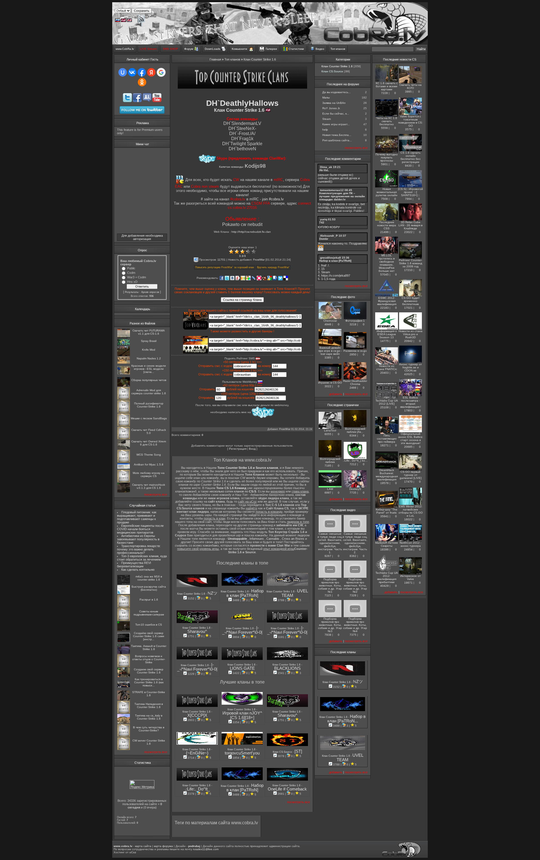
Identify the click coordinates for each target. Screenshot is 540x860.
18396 (384, 549)
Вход (252, 448)
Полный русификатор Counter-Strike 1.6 (148, 405)
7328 (353, 595)
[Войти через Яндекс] (151, 72)
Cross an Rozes (293, 538)
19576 (384, 483)
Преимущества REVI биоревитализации (134, 564)
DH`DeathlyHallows (242, 103)
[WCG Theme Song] (123, 461)
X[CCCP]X (197, 715)
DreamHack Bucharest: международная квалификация (387, 475)
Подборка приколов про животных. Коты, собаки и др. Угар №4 (355, 625)
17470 (408, 481)
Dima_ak (326, 167)
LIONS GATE (242, 668)
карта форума (163, 846)
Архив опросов (150, 292)
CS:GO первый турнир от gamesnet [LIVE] (411, 475)
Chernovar (330, 320)
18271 (384, 445)
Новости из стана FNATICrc (386, 367)
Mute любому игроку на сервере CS (149, 474)
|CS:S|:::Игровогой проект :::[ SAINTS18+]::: (410, 192)
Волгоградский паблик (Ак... (355, 430)
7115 (328, 595)
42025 (408, 374)
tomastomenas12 (332, 190)
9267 (328, 555)
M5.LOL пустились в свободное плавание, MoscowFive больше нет (387, 263)
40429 (384, 585)
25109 (384, 407)
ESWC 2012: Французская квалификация (386, 301)
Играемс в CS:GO (330, 382)
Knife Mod (148, 349)
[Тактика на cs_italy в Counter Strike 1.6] (123, 722)
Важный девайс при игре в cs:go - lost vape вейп (330, 350)
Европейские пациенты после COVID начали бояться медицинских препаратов (140, 529)
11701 (221, 259)
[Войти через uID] (122, 72)
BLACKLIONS (287, 668)
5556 (384, 127)
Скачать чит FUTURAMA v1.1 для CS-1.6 (148, 332)
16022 (408, 519)
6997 (328, 492)
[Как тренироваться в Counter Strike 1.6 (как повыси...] (123, 686)
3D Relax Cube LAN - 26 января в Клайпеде (410, 225)
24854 (408, 549)
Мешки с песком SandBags (149, 418)
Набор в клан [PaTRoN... (346, 718)
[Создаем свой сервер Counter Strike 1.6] (123, 676)
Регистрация (237, 448)
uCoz (132, 852)
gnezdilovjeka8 (330, 257)
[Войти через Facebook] (142, 72)
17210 (408, 270)
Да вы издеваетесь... (336, 92)
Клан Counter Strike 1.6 (260, 59)
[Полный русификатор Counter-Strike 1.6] (123, 411)
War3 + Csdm (136, 277)
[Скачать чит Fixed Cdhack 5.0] (123, 438)
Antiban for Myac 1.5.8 (148, 464)
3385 (328, 357)
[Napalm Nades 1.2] (123, 362)
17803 (408, 410)
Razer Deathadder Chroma (355, 382)
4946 (328, 324)
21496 (384, 232)
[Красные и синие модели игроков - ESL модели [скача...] (123, 373)
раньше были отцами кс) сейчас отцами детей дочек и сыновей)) (339, 178)
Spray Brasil (148, 340)
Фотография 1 (355, 320)
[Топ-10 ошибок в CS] (123, 629)
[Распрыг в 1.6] (123, 606)
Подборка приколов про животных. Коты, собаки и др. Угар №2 (355, 585)
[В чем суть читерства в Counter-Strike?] (123, 735)
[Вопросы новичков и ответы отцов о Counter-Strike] (123, 666)
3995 (408, 91)
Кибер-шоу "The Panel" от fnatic (386, 511)
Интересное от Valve (410, 577)
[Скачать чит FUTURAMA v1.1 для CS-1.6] (123, 337)
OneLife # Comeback (287, 789)
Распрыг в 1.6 (149, 599)
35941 (384, 516)
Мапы (326, 97)
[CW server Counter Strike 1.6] (123, 749)
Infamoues (256, 538)
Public (131, 268)
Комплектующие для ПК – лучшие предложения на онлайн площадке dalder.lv (342, 196)
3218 (353, 324)
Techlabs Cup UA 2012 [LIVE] (386, 402)
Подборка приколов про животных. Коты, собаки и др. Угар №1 (330, 585)
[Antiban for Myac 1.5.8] (123, 467)
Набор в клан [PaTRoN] (245, 593)
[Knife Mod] (123, 355)
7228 (384, 93)
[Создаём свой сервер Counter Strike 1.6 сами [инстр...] (123, 641)
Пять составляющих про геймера (387, 438)
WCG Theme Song (148, 454)
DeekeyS (355, 489)
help (325, 129)
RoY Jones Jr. (331, 108)
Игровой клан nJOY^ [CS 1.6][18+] (242, 715)
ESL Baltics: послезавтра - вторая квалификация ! (410, 402)
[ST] (298, 751)
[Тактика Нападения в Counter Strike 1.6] (123, 712)
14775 (384, 340)
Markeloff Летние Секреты (386, 544)
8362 (353, 555)
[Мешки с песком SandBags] (123, 425)
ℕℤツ (212, 593)
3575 (408, 129)
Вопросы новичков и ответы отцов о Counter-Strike (148, 659)
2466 (353, 387)
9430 (408, 165)
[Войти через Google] (161, 72)
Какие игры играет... (336, 124)
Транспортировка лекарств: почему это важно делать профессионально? (139, 549)
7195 (328, 465)
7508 (384, 198)
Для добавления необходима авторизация (142, 237)
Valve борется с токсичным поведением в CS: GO (410, 121)
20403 (384, 372)
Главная (215, 59)
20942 (408, 340)
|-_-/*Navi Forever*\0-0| (242, 630)
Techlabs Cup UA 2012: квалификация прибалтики (386, 577)
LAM (330, 489)
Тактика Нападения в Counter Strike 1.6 (148, 705)
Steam (326, 118)
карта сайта (143, 846)
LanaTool (330, 430)
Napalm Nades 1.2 (149, 358)
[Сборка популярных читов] (123, 385)
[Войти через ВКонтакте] (132, 72)
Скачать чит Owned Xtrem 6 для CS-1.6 (148, 443)
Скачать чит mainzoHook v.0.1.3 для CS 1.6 (148, 486)
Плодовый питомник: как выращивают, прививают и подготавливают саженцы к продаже (136, 517)
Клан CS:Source (283, 752)
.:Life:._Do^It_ (197, 789)
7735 (353, 492)
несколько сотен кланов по (233, 491)
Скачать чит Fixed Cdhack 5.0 (148, 431)
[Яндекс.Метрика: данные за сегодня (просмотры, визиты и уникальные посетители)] (142, 784)
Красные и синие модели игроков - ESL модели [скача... (148, 368)
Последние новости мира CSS (386, 225)
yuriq (323, 219)
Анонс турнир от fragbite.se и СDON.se (410, 367)
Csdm (131, 272)
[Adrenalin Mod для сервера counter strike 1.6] (123, 398)
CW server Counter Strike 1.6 (148, 742)
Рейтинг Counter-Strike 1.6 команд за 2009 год (410, 263)
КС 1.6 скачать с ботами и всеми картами (387, 86)
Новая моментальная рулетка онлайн (386, 192)
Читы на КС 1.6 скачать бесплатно (386, 121)
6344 (353, 435)
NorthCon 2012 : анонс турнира (410, 544)
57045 (384, 274)
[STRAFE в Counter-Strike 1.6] (123, 699)
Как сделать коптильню (137, 569)
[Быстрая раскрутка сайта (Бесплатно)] (123, 593)
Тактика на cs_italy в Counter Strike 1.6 (148, 717)
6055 (328, 434)
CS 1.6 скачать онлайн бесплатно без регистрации (410, 157)
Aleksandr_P (329, 235)
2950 (353, 354)
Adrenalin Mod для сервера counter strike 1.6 (148, 392)
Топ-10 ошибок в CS (148, 624)
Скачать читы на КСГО (410, 86)
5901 (384, 164)
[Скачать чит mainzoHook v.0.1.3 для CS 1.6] (123, 491)
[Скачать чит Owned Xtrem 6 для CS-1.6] (123, 448)
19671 (408, 582)
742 (321, 222)
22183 (384, 307)
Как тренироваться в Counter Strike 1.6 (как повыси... (148, 682)
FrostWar (259, 259)
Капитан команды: (242, 166)
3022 (328, 386)
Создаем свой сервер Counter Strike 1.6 (148, 671)
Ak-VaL (324, 170)
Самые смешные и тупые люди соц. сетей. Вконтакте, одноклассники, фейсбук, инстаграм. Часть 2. (355, 543)
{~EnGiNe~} (197, 753)
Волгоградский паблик (330, 460)
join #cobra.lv (273, 199)
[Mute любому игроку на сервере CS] (123, 481)
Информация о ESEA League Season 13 (387, 334)
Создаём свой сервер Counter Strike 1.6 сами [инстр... (148, 636)
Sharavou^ (197, 631)
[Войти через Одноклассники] (142, 82)
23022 (408, 232)
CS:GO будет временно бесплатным (411, 301)
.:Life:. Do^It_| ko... (355, 460)
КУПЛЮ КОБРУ (329, 227)
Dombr (323, 238)
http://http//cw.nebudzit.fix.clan (251, 231)
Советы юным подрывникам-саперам (149, 613)
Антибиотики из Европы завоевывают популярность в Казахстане (138, 539)
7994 (408, 198)
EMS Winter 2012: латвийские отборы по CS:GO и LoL (411, 511)
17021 (408, 307)
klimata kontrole (345, 207)
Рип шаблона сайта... (337, 140)
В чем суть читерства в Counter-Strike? (148, 729)
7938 (328, 634)
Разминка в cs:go (355, 350)
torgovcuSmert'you (242, 753)
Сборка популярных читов (148, 380)
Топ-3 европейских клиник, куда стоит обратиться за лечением (142, 557)
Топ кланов (232, 59)
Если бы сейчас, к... (335, 113)
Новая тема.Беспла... (336, 134)
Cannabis (272, 538)
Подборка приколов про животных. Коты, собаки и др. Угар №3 (330, 625)
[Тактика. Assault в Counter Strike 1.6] (123, 652)
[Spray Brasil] (123, 344)
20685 (408, 446)
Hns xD (132, 281)
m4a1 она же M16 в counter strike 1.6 (149, 578)
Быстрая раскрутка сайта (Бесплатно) (149, 588)
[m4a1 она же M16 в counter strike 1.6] (123, 583)
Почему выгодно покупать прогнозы (386, 157)
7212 (353, 464)
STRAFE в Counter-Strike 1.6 (148, 694)
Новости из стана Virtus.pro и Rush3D (410, 334)
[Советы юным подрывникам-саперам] (123, 619)
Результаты (131, 292)
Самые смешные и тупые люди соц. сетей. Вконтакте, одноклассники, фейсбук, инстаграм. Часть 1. (330, 543)
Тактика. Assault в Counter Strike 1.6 (148, 647)
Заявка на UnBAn (334, 102)
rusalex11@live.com (206, 849)
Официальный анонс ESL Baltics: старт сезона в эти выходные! (410, 438)
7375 (353, 634)
